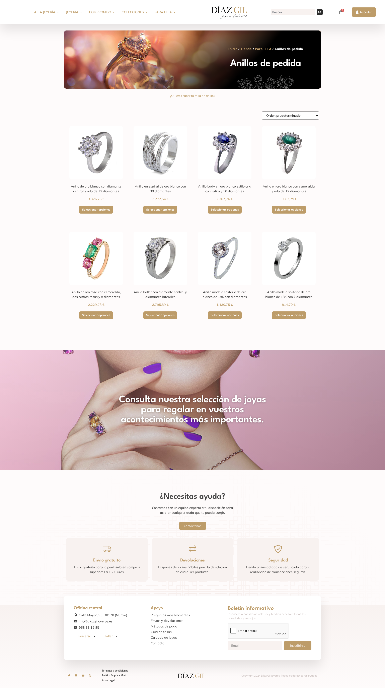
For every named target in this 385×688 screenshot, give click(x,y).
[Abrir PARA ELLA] (174, 12)
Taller (108, 636)
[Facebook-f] (69, 675)
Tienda (246, 49)
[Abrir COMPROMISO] (113, 12)
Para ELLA (263, 49)
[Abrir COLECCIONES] (146, 12)
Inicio (232, 49)
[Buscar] (320, 12)
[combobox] (293, 12)
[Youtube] (83, 675)
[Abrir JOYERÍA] (81, 12)
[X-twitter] (90, 675)
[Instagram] (76, 675)
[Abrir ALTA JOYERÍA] (58, 12)
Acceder (366, 12)
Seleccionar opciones (96, 209)
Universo (84, 636)
